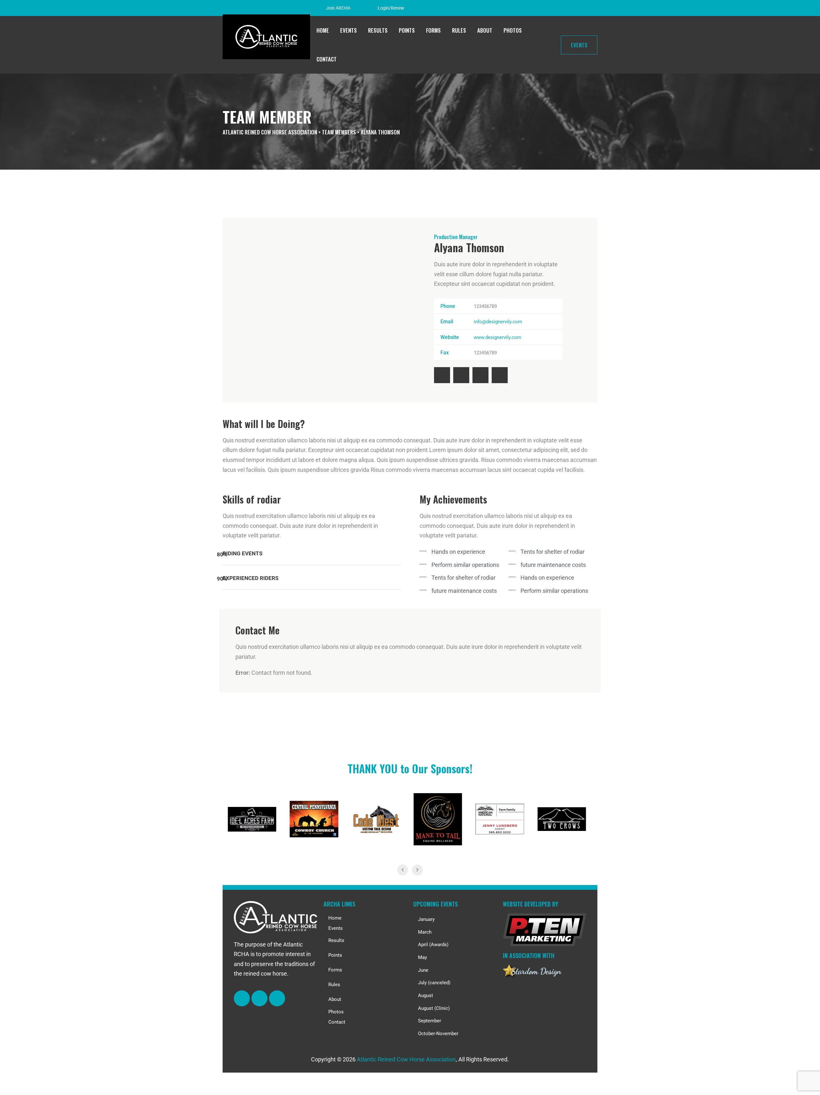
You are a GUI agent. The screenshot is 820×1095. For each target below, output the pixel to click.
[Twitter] (461, 375)
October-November (438, 1033)
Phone (447, 306)
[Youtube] (500, 375)
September (429, 1021)
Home (322, 30)
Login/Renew (391, 8)
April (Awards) (433, 944)
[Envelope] (277, 998)
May (422, 957)
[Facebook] (565, 8)
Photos (513, 30)
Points (407, 30)
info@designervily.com (498, 322)
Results (378, 30)
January (426, 919)
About (484, 30)
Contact (326, 59)
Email (446, 321)
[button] (365, 940)
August (425, 995)
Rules (459, 30)
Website (449, 337)
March (424, 932)
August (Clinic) (434, 1008)
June (423, 970)
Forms (433, 30)
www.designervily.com (497, 337)
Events (348, 30)
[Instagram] (580, 8)
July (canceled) (434, 983)
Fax (444, 353)
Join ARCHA (338, 8)
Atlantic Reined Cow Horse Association (406, 1059)
